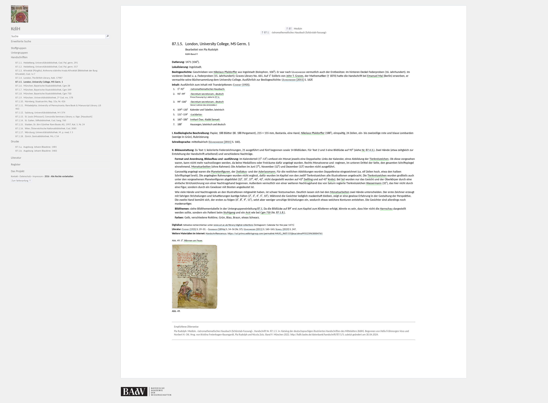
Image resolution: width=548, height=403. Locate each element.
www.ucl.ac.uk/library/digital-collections (233, 225)
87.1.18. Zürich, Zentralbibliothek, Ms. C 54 (37, 136)
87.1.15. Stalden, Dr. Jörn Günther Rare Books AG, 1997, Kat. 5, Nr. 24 (50, 124)
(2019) (282, 229)
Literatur (16, 158)
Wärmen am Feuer (193, 240)
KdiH (15, 29)
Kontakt (14, 176)
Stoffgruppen (18, 48)
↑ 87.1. (265, 32)
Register (16, 164)
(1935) (241, 84)
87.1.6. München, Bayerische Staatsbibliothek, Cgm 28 (42, 86)
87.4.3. (370, 150)
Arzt (248, 212)
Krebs (331, 179)
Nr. (363, 150)
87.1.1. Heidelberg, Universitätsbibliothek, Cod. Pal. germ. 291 (46, 63)
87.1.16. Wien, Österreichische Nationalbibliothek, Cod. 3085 (45, 128)
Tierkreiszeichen (379, 159)
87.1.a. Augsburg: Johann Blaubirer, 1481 (36, 147)
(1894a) (216, 229)
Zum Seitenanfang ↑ (21, 181)
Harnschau (386, 208)
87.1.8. (280, 212)
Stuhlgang (229, 212)
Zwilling (308, 179)
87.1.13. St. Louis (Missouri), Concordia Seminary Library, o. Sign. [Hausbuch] (53, 117)
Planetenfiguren (220, 171)
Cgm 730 (265, 212)
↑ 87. (289, 28)
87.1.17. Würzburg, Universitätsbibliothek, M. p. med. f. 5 (44, 132)
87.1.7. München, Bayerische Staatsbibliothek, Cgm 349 (43, 90)
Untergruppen (19, 52)
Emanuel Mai (375, 76)
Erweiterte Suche (21, 41)
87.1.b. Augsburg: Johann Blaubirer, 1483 (36, 151)
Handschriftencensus (216, 233)
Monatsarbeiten (201, 166)
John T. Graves (294, 76)
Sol (343, 179)
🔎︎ (107, 36)
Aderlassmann (266, 171)
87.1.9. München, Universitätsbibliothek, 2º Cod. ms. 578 (44, 97)
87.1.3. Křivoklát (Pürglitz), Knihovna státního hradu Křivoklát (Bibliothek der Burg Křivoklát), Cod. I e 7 (56, 72)
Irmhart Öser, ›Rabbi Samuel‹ (205, 119)
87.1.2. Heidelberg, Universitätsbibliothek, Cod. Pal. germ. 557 (46, 67)
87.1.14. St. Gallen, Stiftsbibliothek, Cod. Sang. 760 (40, 120)
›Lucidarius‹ (196, 114)
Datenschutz (25, 176)
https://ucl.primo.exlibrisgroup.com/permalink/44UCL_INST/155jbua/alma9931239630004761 (275, 233)
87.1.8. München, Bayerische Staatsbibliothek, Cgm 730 (43, 93)
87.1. (260, 208)
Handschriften (19, 57)
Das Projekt (17, 171)
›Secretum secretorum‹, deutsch (207, 94)
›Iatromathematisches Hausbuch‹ (207, 89)
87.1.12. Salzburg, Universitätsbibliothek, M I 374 (40, 113)
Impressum (38, 176)
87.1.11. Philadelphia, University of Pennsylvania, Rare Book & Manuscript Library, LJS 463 (58, 107)
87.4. (217, 97)
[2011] (293, 79)
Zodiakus (241, 171)
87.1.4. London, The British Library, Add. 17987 (39, 78)
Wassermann (374, 183)
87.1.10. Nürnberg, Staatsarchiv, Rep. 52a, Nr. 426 (40, 101)
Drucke (15, 141)
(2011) (253, 229)
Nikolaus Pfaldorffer (225, 72)
